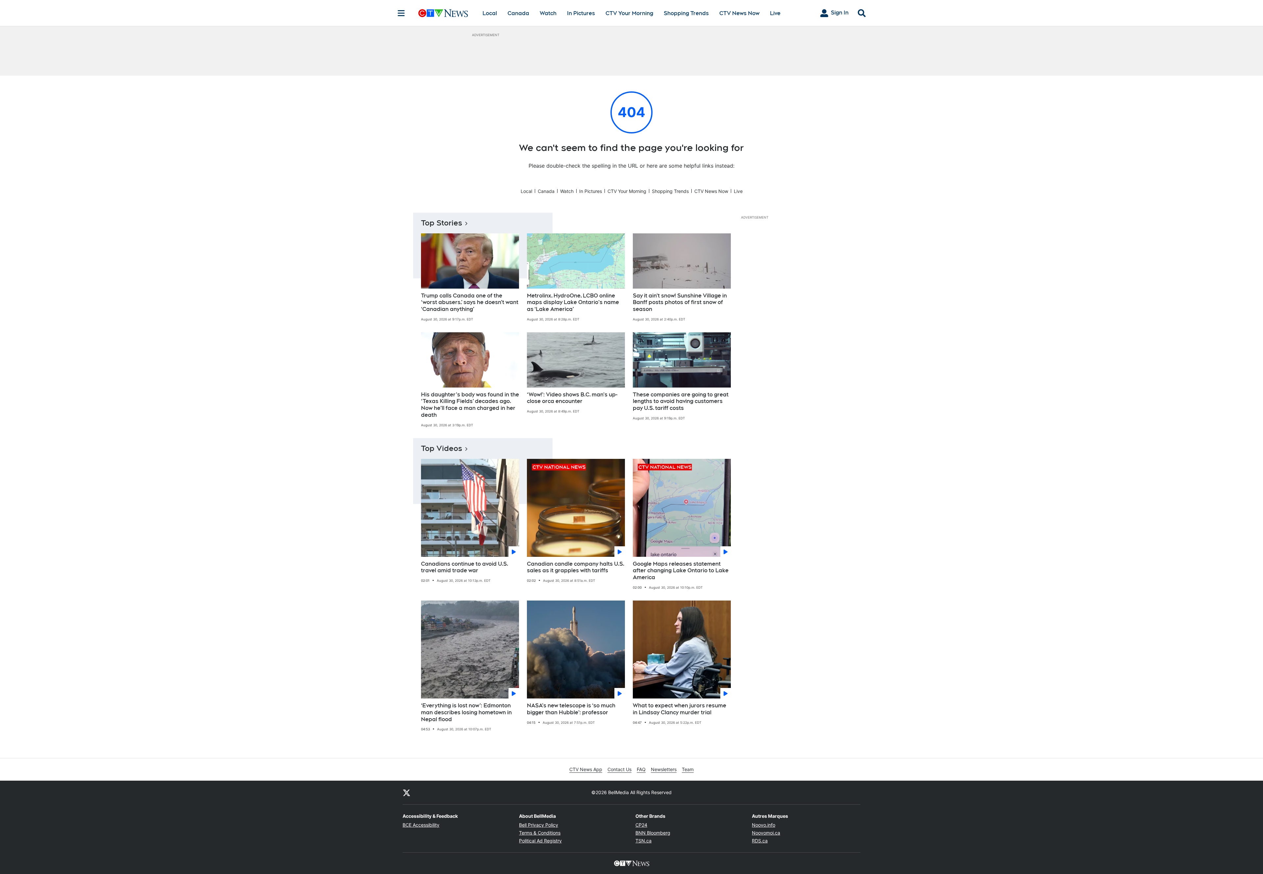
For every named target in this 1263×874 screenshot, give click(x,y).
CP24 (641, 825)
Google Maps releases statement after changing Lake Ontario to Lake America (681, 571)
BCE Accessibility (421, 825)
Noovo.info (763, 825)
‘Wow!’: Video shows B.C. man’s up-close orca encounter (572, 398)
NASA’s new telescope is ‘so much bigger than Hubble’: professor (571, 709)
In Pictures (581, 13)
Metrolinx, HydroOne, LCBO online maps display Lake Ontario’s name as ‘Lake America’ (573, 303)
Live (775, 13)
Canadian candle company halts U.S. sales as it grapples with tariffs (575, 567)
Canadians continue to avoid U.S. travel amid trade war (464, 567)
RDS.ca (760, 840)
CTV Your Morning (629, 13)
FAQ (641, 769)
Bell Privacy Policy (538, 825)
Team (688, 769)
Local (490, 13)
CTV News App (585, 769)
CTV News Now (739, 13)
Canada (518, 13)
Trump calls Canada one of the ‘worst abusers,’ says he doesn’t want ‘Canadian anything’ (469, 303)
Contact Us (619, 769)
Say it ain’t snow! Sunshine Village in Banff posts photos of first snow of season (680, 303)
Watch (548, 13)
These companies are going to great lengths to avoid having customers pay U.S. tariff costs (681, 401)
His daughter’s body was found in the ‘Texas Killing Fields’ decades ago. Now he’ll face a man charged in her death (470, 404)
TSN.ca (643, 840)
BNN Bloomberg (652, 833)
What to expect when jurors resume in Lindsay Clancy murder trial (679, 709)
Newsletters (664, 769)
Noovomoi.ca (766, 833)
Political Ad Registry (540, 840)
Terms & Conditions (539, 833)
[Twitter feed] (406, 792)
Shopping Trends (686, 13)
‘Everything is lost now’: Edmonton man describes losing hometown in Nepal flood (466, 712)
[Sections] (401, 13)
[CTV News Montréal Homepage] (443, 13)
